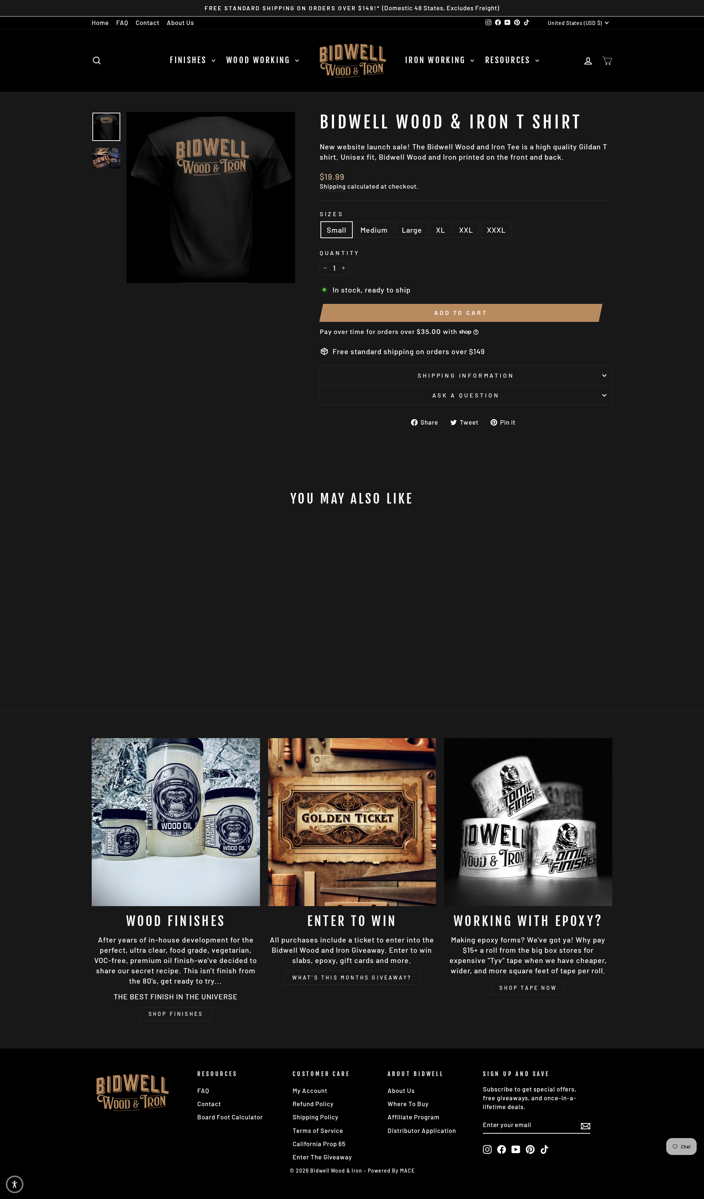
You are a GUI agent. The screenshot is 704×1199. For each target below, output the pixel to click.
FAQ (122, 22)
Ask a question (465, 395)
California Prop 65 (319, 1143)
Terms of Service (318, 1130)
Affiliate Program (414, 1116)
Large (412, 229)
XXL (466, 229)
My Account (310, 1090)
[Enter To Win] (352, 822)
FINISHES (190, 60)
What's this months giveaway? (352, 977)
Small (336, 229)
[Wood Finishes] (176, 822)
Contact (148, 22)
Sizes (332, 213)
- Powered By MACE (389, 1170)
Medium (374, 229)
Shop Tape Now (528, 988)
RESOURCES (509, 60)
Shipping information (466, 375)
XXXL (496, 229)
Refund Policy (313, 1103)
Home (100, 22)
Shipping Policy (315, 1116)
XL (440, 229)
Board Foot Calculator (230, 1116)
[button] (14, 1184)
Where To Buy (408, 1103)
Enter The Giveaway (322, 1156)
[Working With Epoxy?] (528, 822)
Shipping (333, 186)
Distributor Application (422, 1130)
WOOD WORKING (259, 60)
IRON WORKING (437, 60)
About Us (180, 22)
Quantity (340, 252)
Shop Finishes (175, 1014)
